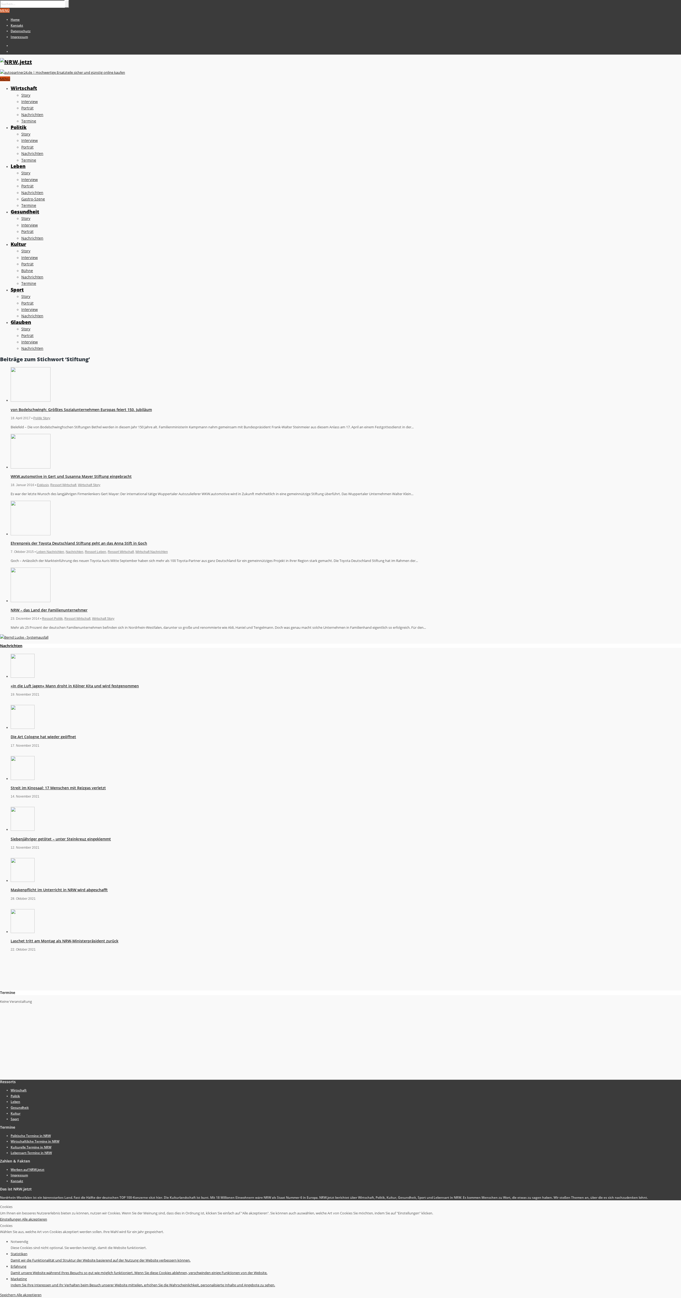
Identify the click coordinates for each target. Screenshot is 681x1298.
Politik (19, 127)
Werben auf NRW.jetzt (27, 1169)
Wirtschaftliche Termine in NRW (35, 1141)
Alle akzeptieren (34, 1219)
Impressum (19, 37)
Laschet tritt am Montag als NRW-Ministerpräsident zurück (64, 940)
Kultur (18, 244)
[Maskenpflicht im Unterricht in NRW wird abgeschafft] (23, 880)
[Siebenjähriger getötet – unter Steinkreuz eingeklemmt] (23, 829)
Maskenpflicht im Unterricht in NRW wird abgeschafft (59, 889)
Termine (28, 121)
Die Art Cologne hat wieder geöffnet (43, 736)
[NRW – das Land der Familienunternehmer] (31, 600)
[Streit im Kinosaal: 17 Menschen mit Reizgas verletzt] (23, 778)
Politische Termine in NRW (31, 1135)
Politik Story (41, 418)
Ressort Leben (95, 552)
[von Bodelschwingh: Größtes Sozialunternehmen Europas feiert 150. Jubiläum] (31, 400)
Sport (17, 289)
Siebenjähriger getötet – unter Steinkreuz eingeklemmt (61, 838)
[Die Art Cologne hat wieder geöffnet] (23, 727)
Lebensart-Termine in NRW (31, 1153)
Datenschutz (21, 31)
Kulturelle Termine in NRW (31, 1147)
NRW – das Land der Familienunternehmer (49, 610)
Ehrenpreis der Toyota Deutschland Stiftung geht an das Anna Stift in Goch (79, 543)
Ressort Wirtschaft (63, 485)
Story (25, 95)
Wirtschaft (24, 88)
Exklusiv (43, 485)
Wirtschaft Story (89, 485)
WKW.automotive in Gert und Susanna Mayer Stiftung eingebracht (71, 476)
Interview (29, 101)
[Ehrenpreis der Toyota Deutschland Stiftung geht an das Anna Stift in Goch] (31, 534)
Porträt (27, 107)
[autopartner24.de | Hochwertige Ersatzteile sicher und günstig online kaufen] (62, 72)
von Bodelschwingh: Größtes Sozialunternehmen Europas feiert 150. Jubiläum (81, 409)
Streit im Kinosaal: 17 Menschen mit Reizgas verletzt (58, 787)
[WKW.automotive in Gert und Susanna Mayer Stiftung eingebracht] (31, 467)
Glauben (21, 322)
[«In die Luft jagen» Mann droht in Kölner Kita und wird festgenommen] (23, 676)
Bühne (27, 270)
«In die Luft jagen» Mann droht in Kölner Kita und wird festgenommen (75, 685)
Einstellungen (11, 1219)
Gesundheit (25, 211)
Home (15, 19)
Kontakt (17, 25)
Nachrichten (32, 114)
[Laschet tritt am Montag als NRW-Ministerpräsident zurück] (23, 931)
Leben (18, 166)
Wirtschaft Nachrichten (151, 552)
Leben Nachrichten (50, 552)
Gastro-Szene (33, 199)
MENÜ (5, 10)
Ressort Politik (52, 619)
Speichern (8, 1294)
